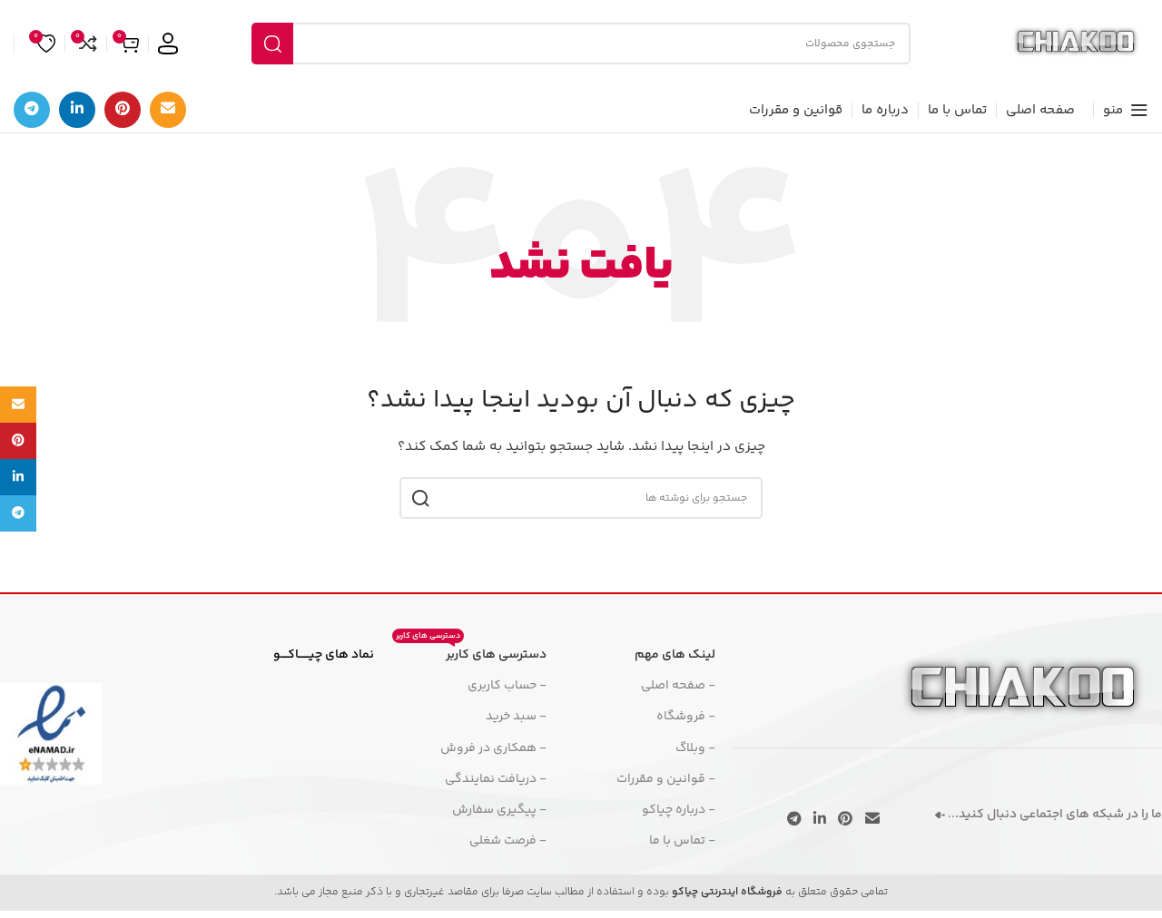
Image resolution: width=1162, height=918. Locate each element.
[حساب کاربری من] (168, 43)
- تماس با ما (682, 841)
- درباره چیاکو (678, 810)
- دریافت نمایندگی (496, 779)
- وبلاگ (695, 748)
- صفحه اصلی (678, 686)
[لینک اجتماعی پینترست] (122, 110)
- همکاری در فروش (493, 748)
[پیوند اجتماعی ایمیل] (168, 110)
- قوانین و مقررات (665, 779)
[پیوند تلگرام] (32, 110)
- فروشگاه (685, 717)
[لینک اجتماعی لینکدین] (77, 110)
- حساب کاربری (507, 686)
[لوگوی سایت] (1075, 44)
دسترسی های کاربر (471, 652)
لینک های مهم (675, 655)
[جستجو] (272, 43)
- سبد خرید (516, 717)
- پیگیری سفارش (499, 810)
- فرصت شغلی (508, 841)
